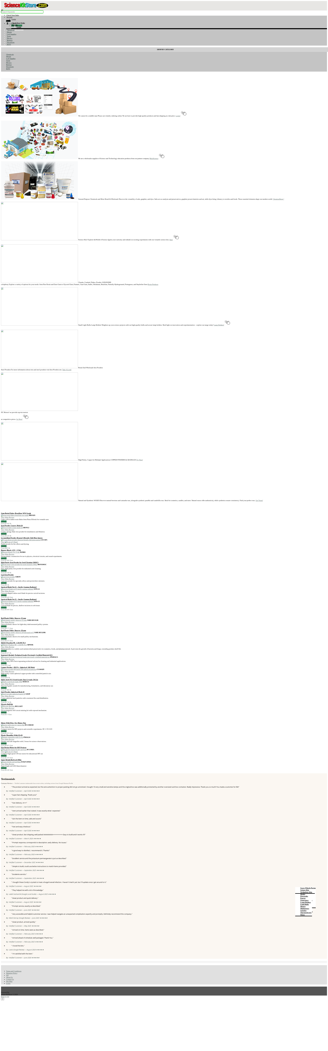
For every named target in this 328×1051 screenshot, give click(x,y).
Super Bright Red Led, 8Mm (11, 760)
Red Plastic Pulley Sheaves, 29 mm (13, 630)
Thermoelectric (306, 913)
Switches (303, 911)
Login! (178, 116)
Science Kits (304, 890)
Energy (303, 898)
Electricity (10, 42)
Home (8, 21)
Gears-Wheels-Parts (307, 888)
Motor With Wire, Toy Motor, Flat (13, 723)
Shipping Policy (11, 973)
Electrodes (304, 896)
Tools (8, 36)
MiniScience (154, 158)
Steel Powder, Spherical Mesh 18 (12, 692)
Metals (9, 32)
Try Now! (139, 460)
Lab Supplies (11, 34)
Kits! (171, 240)
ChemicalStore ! (278, 199)
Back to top (5, 996)
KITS (8, 44)
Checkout (18, 26)
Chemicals (10, 30)
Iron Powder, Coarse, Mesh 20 (12, 526)
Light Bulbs (304, 904)
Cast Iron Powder (7, 575)
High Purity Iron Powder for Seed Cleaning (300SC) (19, 562)
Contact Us (10, 979)
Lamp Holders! (219, 325)
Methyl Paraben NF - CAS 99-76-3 (13, 643)
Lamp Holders (305, 902)
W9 (7, 975)
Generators (304, 900)
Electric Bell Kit (7, 704)
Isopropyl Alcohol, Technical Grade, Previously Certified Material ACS (26, 655)
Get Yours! (259, 500)
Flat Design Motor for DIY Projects (13, 747)
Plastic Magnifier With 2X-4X (12, 735)
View (2, 517)
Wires (302, 915)
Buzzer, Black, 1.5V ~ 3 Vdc (11, 550)
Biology (9, 40)
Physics (9, 38)
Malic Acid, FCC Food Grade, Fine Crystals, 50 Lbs (19, 680)
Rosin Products (153, 284)
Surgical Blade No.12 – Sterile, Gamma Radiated (18, 587)
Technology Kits (306, 892)
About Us (9, 977)
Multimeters (304, 908)
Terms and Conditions (13, 971)
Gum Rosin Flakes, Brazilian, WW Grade (16, 513)
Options (4, 521)
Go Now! (19, 419)
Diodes (302, 894)
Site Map (9, 981)
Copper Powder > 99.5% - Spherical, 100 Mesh (18, 667)
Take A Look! (66, 370)
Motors (303, 906)
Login (8, 983)
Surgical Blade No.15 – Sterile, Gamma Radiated (18, 599)
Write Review (9, 517)
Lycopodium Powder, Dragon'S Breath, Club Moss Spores (22, 538)
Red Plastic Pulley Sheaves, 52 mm (13, 618)
